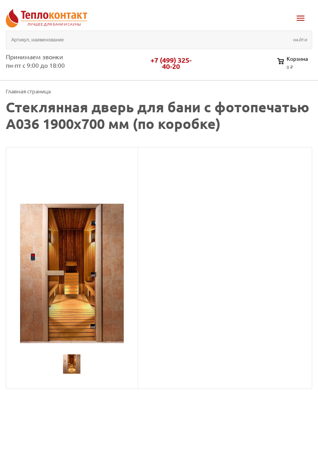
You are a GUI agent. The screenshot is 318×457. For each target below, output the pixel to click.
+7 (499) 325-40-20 (171, 63)
